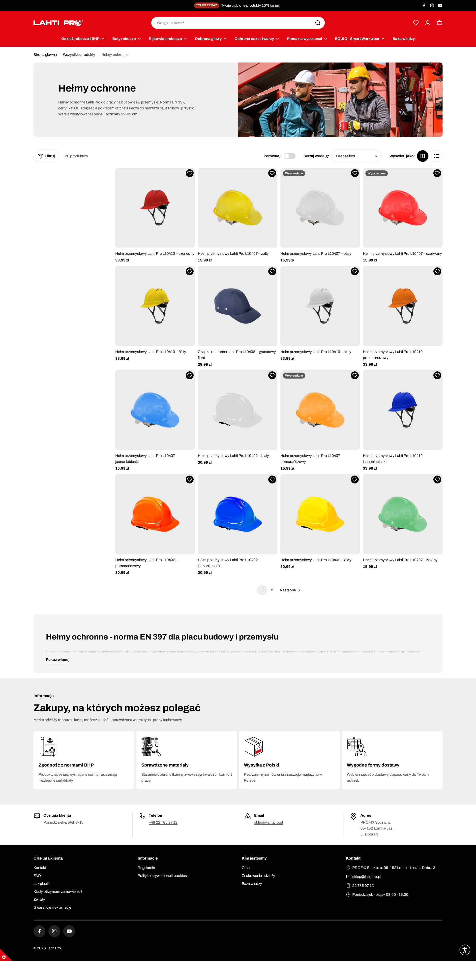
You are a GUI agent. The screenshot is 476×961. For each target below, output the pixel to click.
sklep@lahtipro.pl (268, 822)
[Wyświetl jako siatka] (423, 156)
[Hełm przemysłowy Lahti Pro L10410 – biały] (320, 306)
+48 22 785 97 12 (163, 822)
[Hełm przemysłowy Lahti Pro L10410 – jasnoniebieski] (403, 410)
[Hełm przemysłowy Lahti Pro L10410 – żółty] (155, 306)
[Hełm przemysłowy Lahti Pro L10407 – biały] (320, 208)
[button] (190, 173)
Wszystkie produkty (79, 55)
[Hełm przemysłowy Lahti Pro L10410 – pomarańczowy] (403, 306)
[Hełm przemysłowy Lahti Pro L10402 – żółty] (320, 514)
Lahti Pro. (54, 948)
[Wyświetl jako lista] (437, 156)
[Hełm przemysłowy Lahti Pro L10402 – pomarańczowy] (155, 514)
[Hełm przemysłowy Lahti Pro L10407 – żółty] (237, 208)
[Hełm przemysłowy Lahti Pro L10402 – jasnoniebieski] (237, 514)
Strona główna (45, 55)
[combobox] (238, 23)
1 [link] (262, 590)
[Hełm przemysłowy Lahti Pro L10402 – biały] (237, 410)
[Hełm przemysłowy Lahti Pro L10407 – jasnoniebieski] (155, 410)
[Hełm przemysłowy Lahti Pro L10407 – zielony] (403, 514)
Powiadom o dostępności (320, 240)
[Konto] (428, 23)
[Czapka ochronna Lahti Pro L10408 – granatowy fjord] (237, 306)
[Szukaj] (318, 23)
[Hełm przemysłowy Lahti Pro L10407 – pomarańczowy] (320, 410)
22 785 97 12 (363, 886)
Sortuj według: (316, 156)
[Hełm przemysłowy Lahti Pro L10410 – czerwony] (155, 208)
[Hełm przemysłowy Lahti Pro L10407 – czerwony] (403, 208)
